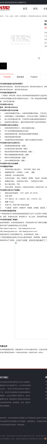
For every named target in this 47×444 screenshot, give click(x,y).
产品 (6, 16)
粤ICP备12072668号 (36, 439)
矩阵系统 (23, 16)
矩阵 (16, 16)
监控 (11, 16)
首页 (25, 8)
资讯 (35, 8)
